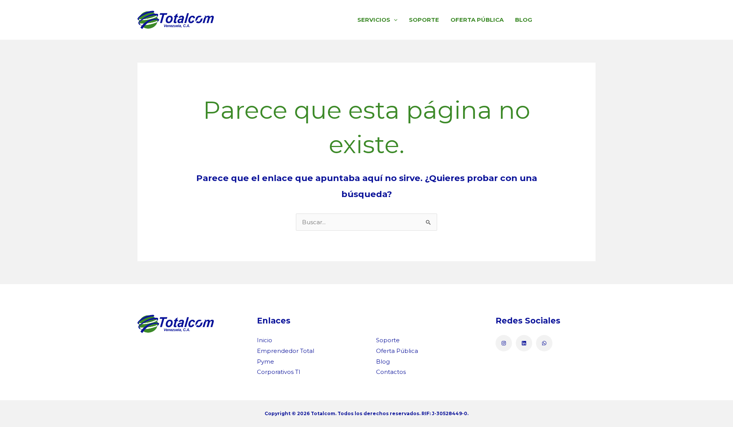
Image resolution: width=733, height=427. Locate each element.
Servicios (373, 19)
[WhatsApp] (544, 343)
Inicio (264, 340)
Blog (523, 19)
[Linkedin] (524, 343)
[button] (393, 19)
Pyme (265, 361)
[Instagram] (504, 343)
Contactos (566, 19)
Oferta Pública (477, 19)
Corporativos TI (278, 371)
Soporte (424, 19)
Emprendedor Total (285, 350)
